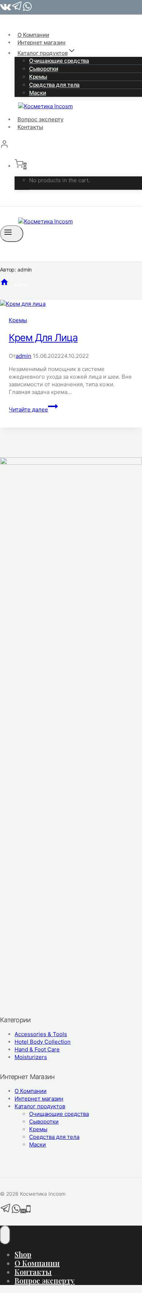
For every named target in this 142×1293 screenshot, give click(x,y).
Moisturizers (31, 1057)
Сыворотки (44, 1121)
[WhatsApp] (16, 1211)
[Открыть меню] (11, 233)
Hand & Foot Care (37, 1049)
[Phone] (28, 1211)
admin (23, 355)
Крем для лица (43, 338)
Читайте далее (33, 409)
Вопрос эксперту (40, 119)
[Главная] (4, 284)
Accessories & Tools (41, 1034)
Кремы (18, 320)
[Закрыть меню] (5, 1235)
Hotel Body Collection (43, 1041)
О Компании (33, 34)
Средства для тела (54, 84)
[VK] (5, 9)
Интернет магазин (41, 42)
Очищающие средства (59, 60)
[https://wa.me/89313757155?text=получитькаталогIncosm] (27, 9)
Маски (37, 92)
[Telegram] (17, 9)
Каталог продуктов (40, 1106)
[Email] (23, 1211)
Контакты (30, 127)
